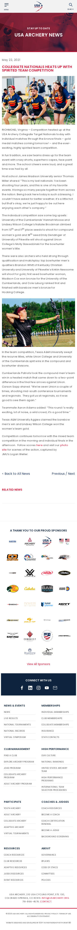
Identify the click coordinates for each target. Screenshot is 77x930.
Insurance (47, 730)
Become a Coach (50, 814)
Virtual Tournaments (16, 833)
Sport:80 (67, 923)
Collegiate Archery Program (15, 776)
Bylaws (45, 861)
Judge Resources (14, 873)
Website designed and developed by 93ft (24, 923)
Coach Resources (51, 808)
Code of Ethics (49, 867)
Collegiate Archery (15, 820)
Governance (48, 854)
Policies (46, 880)
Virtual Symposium (15, 737)
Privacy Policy (51, 914)
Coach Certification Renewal (53, 822)
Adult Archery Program (18, 783)
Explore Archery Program (19, 761)
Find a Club (10, 755)
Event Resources (13, 880)
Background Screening (55, 836)
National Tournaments (17, 724)
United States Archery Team (54, 770)
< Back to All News (16, 473)
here (39, 445)
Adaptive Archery (14, 827)
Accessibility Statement (38, 916)
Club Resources (13, 861)
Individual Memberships (55, 712)
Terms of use (65, 914)
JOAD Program (12, 768)
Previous (58, 473)
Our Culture (48, 755)
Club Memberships (51, 718)
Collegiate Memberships (55, 724)
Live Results (11, 718)
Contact (45, 901)
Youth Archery (12, 808)
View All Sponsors (38, 664)
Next (71, 473)
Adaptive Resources (15, 867)
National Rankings (52, 761)
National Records (14, 730)
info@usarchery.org (55, 898)
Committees (47, 873)
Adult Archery (12, 814)
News (7, 712)
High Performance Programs (52, 779)
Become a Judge (50, 830)
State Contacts (50, 737)
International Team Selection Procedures (54, 788)
